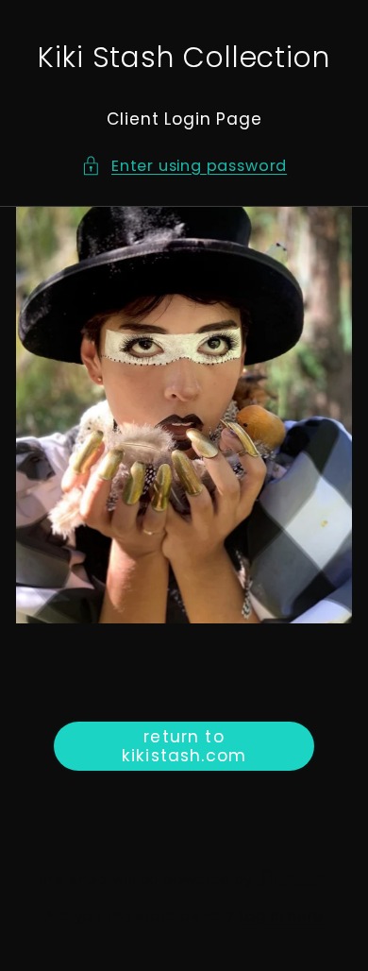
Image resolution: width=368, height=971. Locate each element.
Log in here (282, 916)
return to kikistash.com (184, 746)
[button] (184, 166)
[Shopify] (296, 879)
